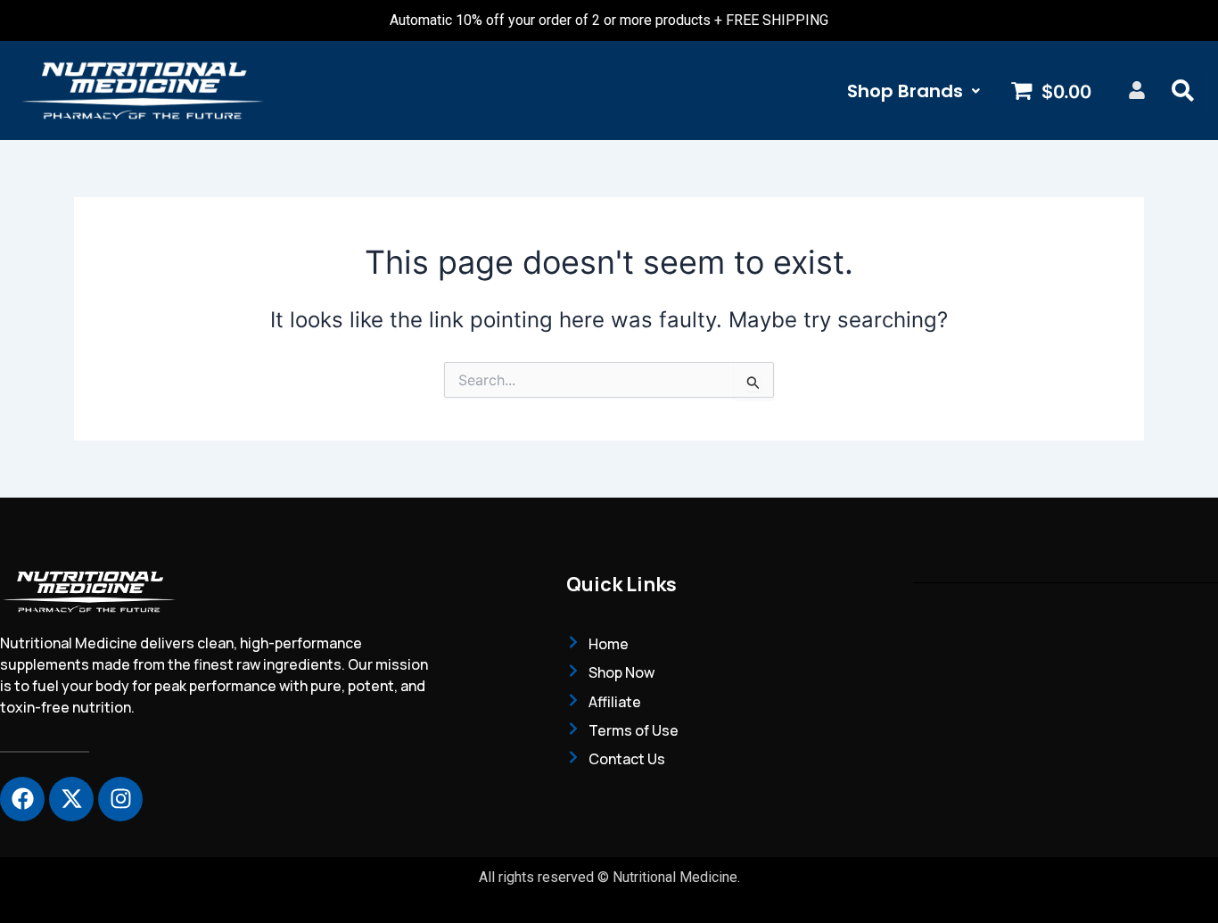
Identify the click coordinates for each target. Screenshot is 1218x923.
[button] (913, 90)
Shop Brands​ (905, 90)
